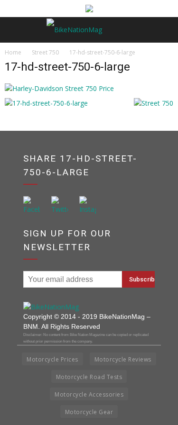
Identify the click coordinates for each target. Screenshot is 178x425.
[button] (164, 30)
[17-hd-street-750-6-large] (59, 88)
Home (13, 52)
